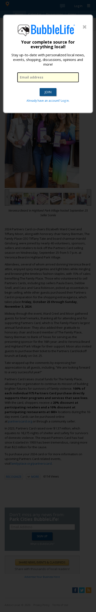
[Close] (84, 27)
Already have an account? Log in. (48, 101)
